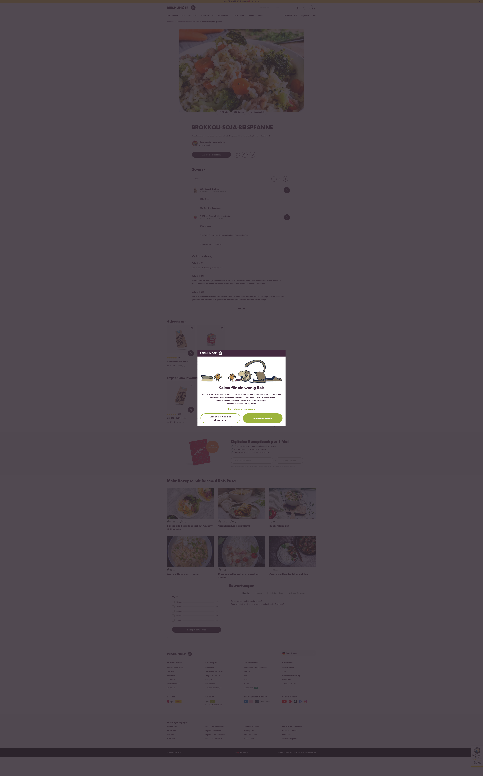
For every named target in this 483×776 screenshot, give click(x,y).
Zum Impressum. (250, 404)
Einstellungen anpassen (241, 409)
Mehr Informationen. (235, 404)
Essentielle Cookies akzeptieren (220, 418)
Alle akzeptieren (262, 418)
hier (258, 401)
